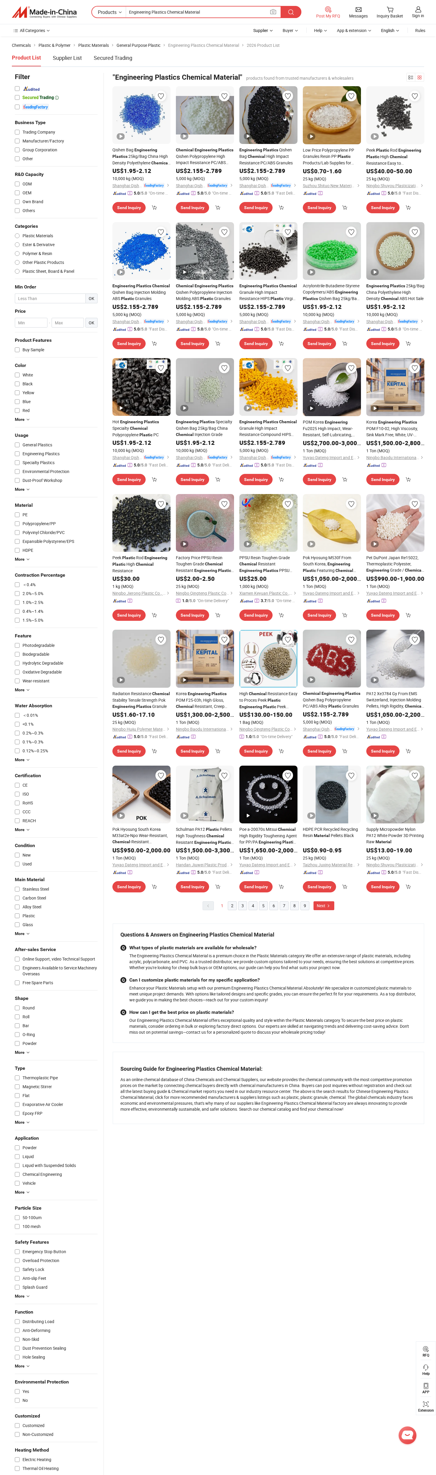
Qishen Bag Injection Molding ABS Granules (141, 292)
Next (321, 905)
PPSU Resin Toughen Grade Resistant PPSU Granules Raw (264, 564)
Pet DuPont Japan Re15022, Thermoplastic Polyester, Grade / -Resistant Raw (395, 564)
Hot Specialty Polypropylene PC (135, 428)
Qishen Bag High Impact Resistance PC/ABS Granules (266, 156)
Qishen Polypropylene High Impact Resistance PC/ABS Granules (204, 157)
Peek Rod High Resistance (139, 564)
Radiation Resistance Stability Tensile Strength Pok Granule (141, 700)
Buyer (288, 30)
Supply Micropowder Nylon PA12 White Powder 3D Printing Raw (395, 835)
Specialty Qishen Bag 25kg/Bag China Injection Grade (204, 428)
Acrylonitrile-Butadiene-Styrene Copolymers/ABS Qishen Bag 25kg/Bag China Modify (331, 292)
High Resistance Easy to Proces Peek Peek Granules (268, 700)
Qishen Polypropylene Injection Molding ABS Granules (204, 292)
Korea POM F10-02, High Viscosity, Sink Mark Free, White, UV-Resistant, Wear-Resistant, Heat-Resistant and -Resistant (394, 428)
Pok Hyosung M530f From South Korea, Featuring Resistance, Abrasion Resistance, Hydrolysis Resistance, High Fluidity (328, 564)
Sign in (418, 15)
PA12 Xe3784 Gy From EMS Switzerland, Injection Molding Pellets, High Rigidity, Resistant (394, 700)
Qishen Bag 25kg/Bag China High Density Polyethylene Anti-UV (140, 156)
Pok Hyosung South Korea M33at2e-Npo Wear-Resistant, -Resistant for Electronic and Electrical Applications (140, 835)
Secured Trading (113, 57)
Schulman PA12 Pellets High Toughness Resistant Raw (204, 836)
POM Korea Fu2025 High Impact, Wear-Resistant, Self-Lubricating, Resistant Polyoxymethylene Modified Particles (328, 428)
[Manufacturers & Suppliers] (44, 12)
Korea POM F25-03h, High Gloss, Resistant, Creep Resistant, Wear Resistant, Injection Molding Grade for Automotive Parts (201, 700)
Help (318, 30)
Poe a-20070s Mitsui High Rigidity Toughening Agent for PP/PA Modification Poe (268, 835)
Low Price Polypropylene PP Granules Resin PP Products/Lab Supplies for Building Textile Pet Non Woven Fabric (329, 156)
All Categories (32, 30)
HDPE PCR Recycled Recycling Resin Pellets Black (330, 832)
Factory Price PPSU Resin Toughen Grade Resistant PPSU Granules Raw (204, 564)
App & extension (352, 30)
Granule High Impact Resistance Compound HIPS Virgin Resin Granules (268, 428)
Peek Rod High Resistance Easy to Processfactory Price (393, 156)
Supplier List (67, 57)
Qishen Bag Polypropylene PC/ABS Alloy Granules (331, 700)
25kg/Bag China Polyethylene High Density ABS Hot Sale (395, 292)
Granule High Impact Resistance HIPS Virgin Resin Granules (268, 292)
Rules (420, 30)
